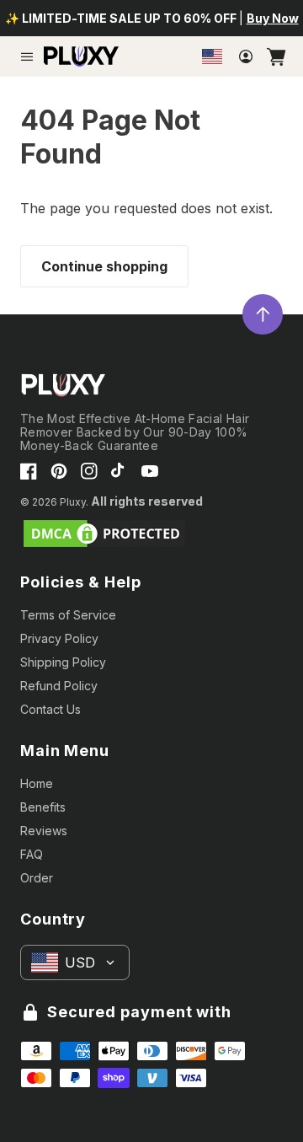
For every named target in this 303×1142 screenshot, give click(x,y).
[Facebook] (28, 471)
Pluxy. (74, 502)
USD (80, 962)
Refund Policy (59, 685)
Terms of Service (68, 615)
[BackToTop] (262, 314)
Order (36, 878)
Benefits (43, 807)
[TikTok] (119, 471)
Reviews (43, 830)
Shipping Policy (63, 662)
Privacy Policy (59, 638)
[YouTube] (149, 471)
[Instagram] (89, 471)
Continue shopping (104, 266)
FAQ (31, 854)
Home (36, 783)
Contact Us (50, 709)
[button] (26, 56)
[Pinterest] (58, 471)
